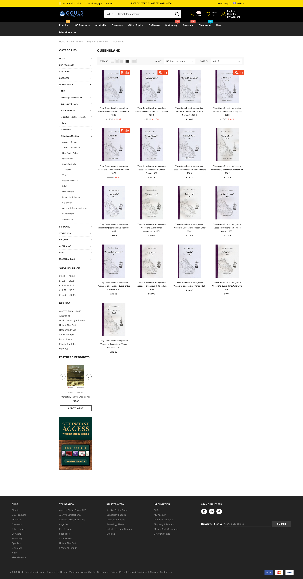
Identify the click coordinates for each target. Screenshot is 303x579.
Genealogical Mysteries (71, 97)
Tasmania (66, 169)
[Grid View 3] (121, 61)
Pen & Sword (65, 529)
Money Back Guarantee (166, 529)
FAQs (156, 510)
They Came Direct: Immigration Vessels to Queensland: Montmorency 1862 (151, 227)
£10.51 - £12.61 (67, 280)
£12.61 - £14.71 (67, 285)
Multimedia (66, 129)
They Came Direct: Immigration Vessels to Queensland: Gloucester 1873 (113, 169)
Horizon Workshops (70, 572)
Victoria (65, 175)
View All (63, 348)
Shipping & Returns (164, 524)
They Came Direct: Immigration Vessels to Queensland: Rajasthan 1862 (151, 286)
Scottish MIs (65, 538)
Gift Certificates (162, 533)
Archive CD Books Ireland (72, 519)
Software (154, 25)
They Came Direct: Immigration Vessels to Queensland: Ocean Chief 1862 (189, 227)
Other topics (135, 25)
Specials (188, 25)
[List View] (113, 61)
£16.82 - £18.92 (67, 295)
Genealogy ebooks (116, 514)
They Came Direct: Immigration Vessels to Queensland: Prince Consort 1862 (227, 227)
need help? (223, 3)
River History (68, 214)
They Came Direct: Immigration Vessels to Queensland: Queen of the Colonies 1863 (114, 286)
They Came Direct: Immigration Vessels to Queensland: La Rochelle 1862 (113, 227)
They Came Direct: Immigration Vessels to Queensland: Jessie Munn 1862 (227, 169)
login (230, 11)
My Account (233, 16)
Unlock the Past (67, 325)
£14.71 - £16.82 (67, 290)
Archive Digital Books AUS (72, 510)
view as (104, 61)
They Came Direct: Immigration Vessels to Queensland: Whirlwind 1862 (227, 286)
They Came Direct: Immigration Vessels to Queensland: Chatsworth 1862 (113, 111)
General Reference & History (74, 208)
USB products (82, 25)
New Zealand (68, 191)
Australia (100, 25)
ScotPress (64, 533)
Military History (68, 110)
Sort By (204, 61)
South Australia (69, 164)
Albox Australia (66, 334)
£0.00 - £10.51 (67, 276)
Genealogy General (69, 104)
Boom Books (65, 339)
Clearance (205, 25)
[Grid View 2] (117, 61)
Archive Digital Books (117, 510)
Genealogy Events (116, 519)
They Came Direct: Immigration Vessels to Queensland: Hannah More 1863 (189, 169)
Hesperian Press (67, 329)
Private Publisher (68, 344)
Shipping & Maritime (70, 136)
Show (158, 61)
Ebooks (63, 25)
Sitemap (111, 533)
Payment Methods (163, 519)
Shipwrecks (67, 219)
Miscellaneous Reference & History (73, 120)
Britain (65, 186)
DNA (63, 91)
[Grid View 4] (126, 61)
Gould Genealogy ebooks (72, 320)
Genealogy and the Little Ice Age (75, 397)
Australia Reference (71, 147)
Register (231, 14)
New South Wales (70, 153)
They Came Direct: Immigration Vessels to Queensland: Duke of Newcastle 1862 (189, 111)
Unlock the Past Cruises (119, 529)
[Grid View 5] (133, 61)
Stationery (171, 25)
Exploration (67, 203)
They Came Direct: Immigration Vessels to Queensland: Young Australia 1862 (114, 344)
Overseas (117, 25)
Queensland (67, 158)
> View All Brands (68, 548)
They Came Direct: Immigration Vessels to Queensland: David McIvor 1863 (151, 111)
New (218, 25)
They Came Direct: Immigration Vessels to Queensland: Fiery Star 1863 (227, 111)
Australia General (69, 142)
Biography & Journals (71, 197)
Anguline (63, 524)
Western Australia (70, 180)
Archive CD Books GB (70, 514)
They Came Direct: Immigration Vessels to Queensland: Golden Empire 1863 (151, 169)
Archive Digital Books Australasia (70, 313)
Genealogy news (115, 524)
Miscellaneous (67, 32)
